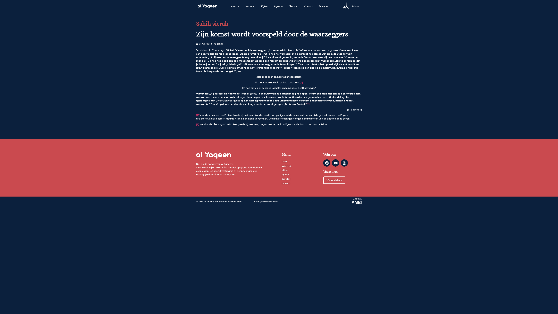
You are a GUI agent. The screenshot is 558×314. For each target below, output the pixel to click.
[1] (301, 82)
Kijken (264, 6)
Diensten (293, 6)
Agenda (278, 6)
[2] (308, 104)
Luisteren (250, 6)
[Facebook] (326, 163)
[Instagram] (344, 163)
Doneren (324, 6)
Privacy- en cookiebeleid (266, 201)
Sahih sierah (212, 23)
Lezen (232, 6)
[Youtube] (335, 163)
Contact (308, 6)
